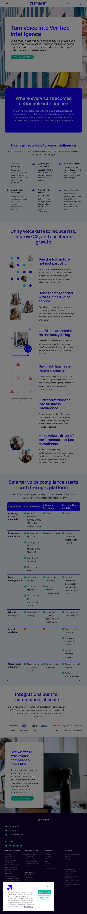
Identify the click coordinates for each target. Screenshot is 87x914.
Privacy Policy (28, 907)
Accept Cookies (44, 892)
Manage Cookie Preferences (44, 898)
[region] (28, 896)
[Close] (48, 886)
